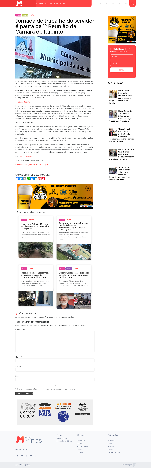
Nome (18, 357)
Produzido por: (127, 465)
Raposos (80, 450)
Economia (43, 4)
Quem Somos (61, 438)
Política (34, 4)
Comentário (20, 330)
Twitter (36, 165)
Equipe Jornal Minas (64, 441)
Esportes (54, 4)
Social (63, 4)
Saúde (110, 450)
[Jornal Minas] (18, 3)
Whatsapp (43, 165)
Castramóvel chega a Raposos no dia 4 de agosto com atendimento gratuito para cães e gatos (73, 226)
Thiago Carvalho (25, 156)
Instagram (28, 165)
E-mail (18, 367)
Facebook (19, 165)
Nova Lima (81, 440)
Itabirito (80, 444)
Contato (59, 435)
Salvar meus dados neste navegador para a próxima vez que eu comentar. (45, 389)
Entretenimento (114, 453)
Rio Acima (80, 453)
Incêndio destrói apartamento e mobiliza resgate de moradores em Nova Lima (36, 275)
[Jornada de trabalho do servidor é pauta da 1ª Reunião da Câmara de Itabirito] (52, 58)
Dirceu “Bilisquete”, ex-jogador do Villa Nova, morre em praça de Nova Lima (74, 275)
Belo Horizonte (82, 446)
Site (17, 376)
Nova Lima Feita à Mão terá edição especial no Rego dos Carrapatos (35, 226)
